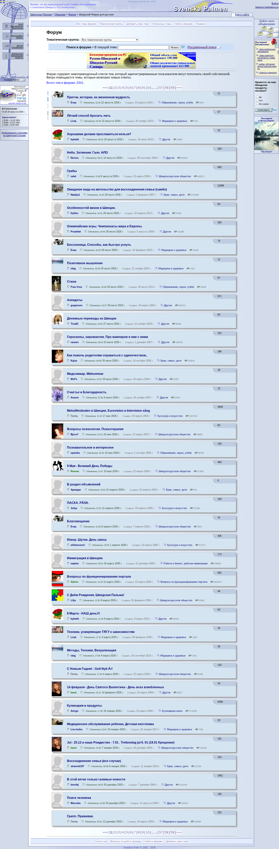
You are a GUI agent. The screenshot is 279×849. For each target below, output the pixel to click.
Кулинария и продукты (84, 705)
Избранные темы (161, 24)
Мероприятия (17, 26)
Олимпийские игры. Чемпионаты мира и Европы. (105, 226)
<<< (105, 87)
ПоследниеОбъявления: (262, 43)
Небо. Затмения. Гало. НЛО (87, 152)
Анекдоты (74, 300)
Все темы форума (86, 24)
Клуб (20, 24)
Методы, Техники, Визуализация (91, 650)
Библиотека (17, 54)
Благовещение (78, 521)
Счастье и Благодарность (86, 392)
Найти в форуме (184, 24)
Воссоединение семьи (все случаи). (94, 761)
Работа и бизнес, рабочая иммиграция (186, 563)
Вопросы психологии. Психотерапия (95, 429)
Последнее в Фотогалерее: (266, 119)
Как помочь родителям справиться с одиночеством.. (107, 355)
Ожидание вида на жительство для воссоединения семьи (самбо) (117, 189)
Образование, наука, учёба (178, 102)
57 (161, 87)
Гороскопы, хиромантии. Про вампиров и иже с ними (107, 336)
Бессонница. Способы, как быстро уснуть (99, 244)
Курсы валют (9, 117)
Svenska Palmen (12, 80)
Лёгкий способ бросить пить (89, 115)
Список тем (101, 841)
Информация (17, 56)
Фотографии (17, 36)
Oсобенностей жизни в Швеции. (91, 207)
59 (172, 87)
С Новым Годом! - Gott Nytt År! (90, 668)
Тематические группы (111, 24)
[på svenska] (2, 2)
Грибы (72, 171)
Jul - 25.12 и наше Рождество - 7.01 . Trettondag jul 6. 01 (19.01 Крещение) (120, 742)
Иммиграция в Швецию (85, 558)
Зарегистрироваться (266, 7)
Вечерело (266, 151)
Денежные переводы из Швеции (91, 318)
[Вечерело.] (266, 149)
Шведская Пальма (41, 14)
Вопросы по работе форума (126, 841)
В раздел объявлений (83, 484)
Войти (275, 3)
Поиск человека (79, 797)
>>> (178, 87)
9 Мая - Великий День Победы (89, 466)
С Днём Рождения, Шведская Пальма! (95, 595)
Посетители (17, 28)
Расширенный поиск (202, 47)
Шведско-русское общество (175, 176)
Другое (166, 139)
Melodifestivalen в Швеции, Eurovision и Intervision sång (108, 410)
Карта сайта (242, 14)
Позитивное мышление (85, 263)
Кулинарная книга (172, 710)
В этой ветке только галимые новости (96, 779)
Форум (72, 14)
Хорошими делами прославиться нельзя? (99, 134)
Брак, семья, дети (174, 194)
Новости (19, 57)
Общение (60, 14)
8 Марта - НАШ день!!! (83, 613)
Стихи (71, 281)
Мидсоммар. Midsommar (85, 373)
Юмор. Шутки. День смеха (86, 539)
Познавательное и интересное (90, 447)
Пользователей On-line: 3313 (142, 1)
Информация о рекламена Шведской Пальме (15, 134)
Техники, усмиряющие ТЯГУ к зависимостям (101, 631)
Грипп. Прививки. (80, 816)
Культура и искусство (170, 416)
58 (166, 87)
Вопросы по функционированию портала (99, 576)
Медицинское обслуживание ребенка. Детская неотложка (110, 724)
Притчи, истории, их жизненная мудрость (98, 97)
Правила (201, 24)
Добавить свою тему (138, 24)
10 (147, 87)
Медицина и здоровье (174, 121)
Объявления (17, 47)
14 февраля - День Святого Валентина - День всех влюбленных (115, 687)
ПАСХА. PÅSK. (78, 502)
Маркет (19, 37)
